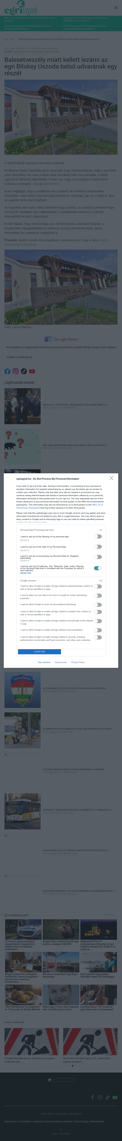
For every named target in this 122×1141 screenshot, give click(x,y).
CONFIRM (39, 652)
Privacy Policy (77, 662)
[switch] (98, 536)
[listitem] (61, 530)
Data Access (61, 662)
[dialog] (61, 570)
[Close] (112, 479)
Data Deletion (44, 662)
